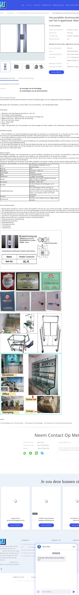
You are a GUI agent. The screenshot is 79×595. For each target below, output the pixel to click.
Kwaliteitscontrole (58, 5)
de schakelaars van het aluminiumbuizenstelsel (58, 423)
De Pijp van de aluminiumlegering (32, 553)
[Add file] (38, 591)
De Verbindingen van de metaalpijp (32, 544)
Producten (29, 5)
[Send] (74, 591)
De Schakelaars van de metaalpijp (32, 556)
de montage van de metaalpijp (34, 423)
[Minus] (74, 547)
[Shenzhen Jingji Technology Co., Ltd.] (26, 454)
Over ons (37, 5)
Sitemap (33, 577)
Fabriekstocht (46, 5)
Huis (22, 5)
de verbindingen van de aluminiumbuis (12, 423)
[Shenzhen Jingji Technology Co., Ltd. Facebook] (1, 569)
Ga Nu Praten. (56, 72)
